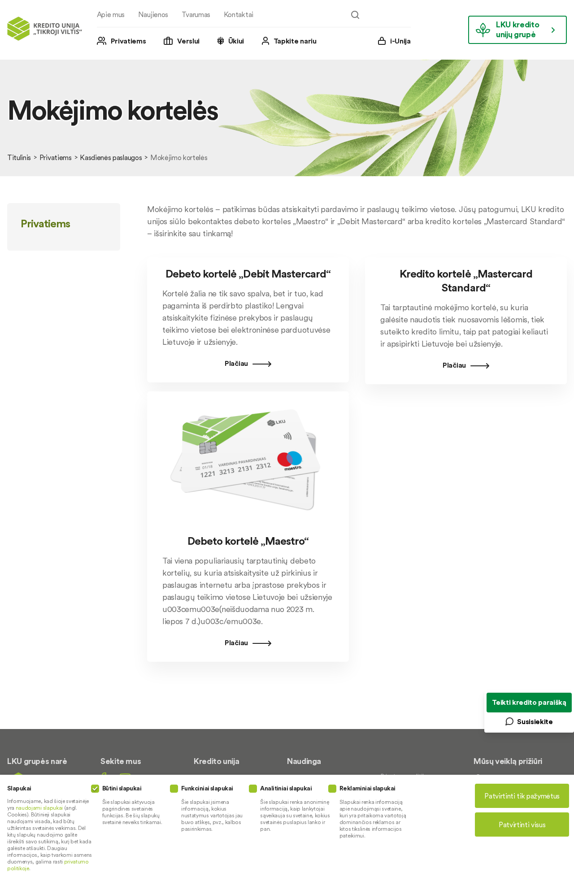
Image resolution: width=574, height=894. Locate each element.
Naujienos (153, 14)
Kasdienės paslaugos (111, 157)
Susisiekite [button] (534, 721)
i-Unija (400, 40)
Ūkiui (236, 40)
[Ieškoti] (355, 15)
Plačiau (236, 363)
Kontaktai (238, 14)
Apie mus (111, 14)
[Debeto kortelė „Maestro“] (248, 528)
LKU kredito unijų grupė (517, 29)
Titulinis (19, 157)
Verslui (188, 40)
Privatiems (128, 40)
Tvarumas (196, 14)
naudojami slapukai (39, 807)
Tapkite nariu (295, 40)
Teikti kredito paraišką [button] (529, 702)
